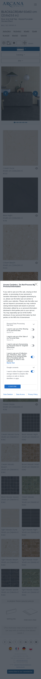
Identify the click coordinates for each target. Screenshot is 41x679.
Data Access (20, 394)
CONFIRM (12, 386)
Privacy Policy (33, 394)
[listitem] (20, 324)
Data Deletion (8, 394)
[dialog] (20, 340)
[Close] (37, 285)
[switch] (32, 329)
